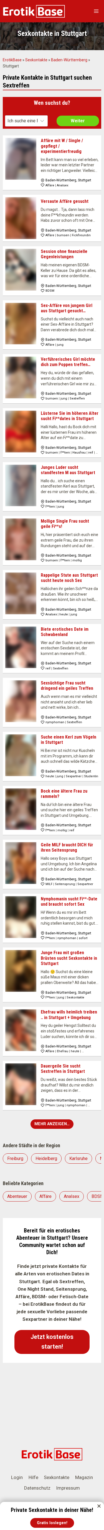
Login (17, 1477)
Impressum (68, 1488)
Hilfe (33, 1477)
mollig (77, 560)
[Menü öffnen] (96, 11)
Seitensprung (65, 884)
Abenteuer (17, 1196)
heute (63, 614)
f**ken (65, 452)
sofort (83, 938)
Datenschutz (37, 1488)
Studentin (91, 776)
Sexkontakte (36, 60)
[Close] (99, 1506)
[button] (52, 1342)
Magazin (84, 1477)
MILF (48, 884)
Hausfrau (79, 452)
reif (90, 452)
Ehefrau (62, 1051)
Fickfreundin (81, 235)
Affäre (49, 185)
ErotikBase (12, 60)
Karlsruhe (78, 1158)
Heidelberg (46, 1158)
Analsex (62, 185)
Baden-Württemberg (69, 60)
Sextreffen (77, 398)
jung (60, 345)
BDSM (49, 291)
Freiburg (15, 1158)
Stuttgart (84, 180)
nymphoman (54, 722)
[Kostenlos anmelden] (52, 1517)
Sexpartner (74, 776)
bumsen (63, 235)
